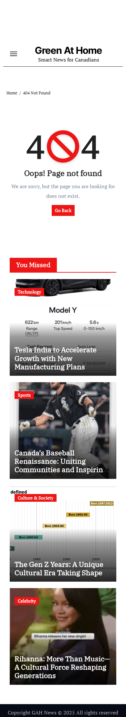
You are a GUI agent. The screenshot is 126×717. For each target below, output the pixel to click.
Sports (24, 395)
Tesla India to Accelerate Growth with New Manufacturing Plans (56, 358)
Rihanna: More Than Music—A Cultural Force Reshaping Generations (62, 667)
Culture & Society (35, 498)
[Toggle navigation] (13, 54)
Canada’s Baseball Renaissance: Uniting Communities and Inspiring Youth (61, 465)
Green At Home (68, 50)
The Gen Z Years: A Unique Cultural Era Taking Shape (59, 568)
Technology (29, 292)
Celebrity (27, 601)
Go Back (63, 210)
